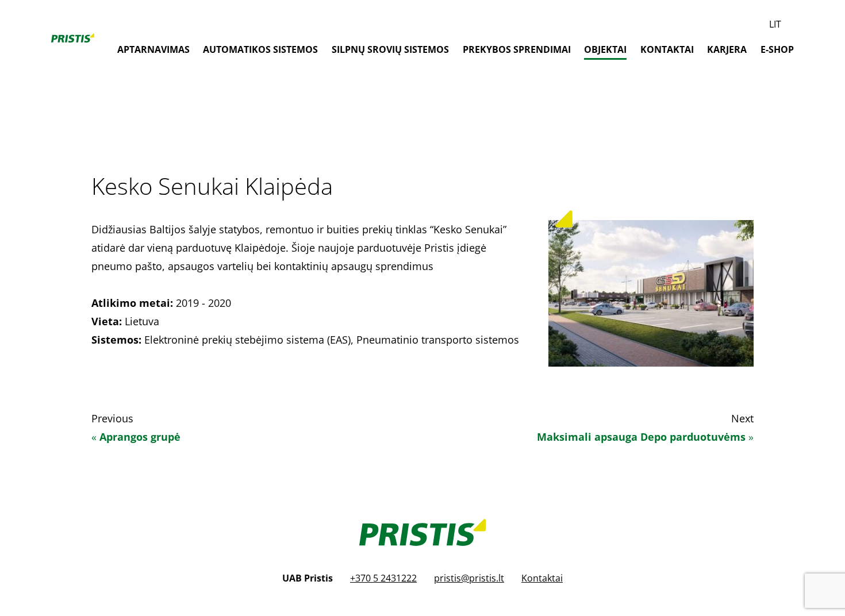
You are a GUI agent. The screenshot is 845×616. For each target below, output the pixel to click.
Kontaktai (667, 49)
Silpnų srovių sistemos (390, 49)
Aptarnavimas (153, 49)
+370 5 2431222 (383, 578)
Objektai (605, 49)
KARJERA (727, 49)
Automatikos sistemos (260, 49)
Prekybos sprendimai (517, 49)
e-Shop (777, 49)
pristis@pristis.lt (469, 578)
